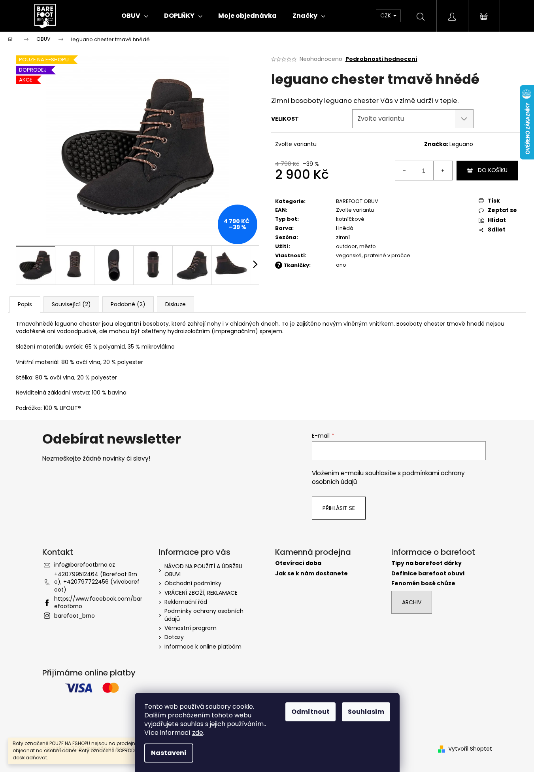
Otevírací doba (298, 563)
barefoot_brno (74, 616)
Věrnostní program (190, 628)
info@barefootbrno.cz (84, 565)
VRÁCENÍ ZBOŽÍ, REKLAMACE (201, 593)
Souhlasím (366, 711)
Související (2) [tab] (71, 304)
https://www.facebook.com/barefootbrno (98, 602)
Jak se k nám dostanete (311, 574)
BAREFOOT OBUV (357, 201)
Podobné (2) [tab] (128, 304)
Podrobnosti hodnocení (381, 59)
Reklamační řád (185, 602)
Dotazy (174, 637)
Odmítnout (310, 711)
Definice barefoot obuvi (427, 574)
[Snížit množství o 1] (404, 170)
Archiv (411, 602)
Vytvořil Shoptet (470, 749)
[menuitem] (134, 16)
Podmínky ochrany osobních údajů (203, 614)
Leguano (461, 144)
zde (197, 732)
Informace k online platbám (203, 647)
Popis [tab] (25, 304)
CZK (386, 15)
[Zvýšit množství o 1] (442, 170)
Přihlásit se (339, 508)
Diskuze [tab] (175, 304)
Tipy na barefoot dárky (426, 563)
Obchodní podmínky (192, 583)
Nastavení (169, 752)
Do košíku (493, 170)
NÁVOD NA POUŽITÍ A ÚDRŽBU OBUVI (203, 570)
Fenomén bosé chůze (423, 583)
